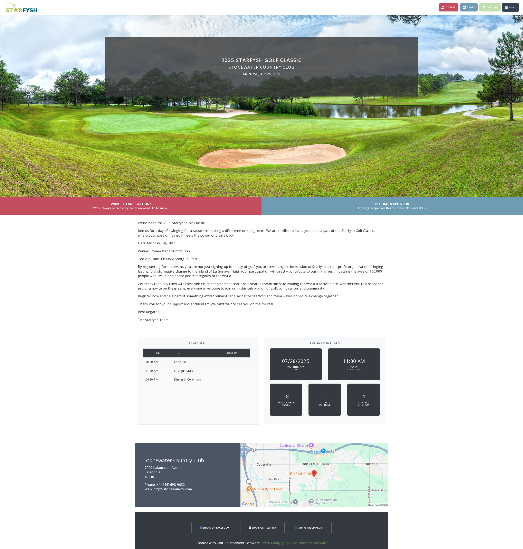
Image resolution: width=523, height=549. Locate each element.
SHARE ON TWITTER (263, 527)
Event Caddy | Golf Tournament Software (294, 543)
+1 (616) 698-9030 (170, 484)
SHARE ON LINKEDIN (310, 527)
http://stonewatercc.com (172, 489)
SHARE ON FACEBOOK (215, 527)
